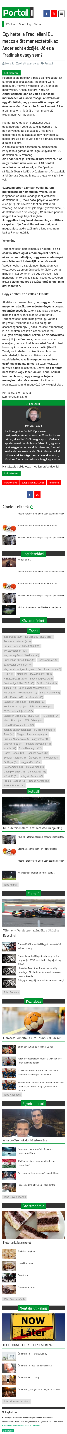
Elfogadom (8, 1430)
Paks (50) (9, 734)
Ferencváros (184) (48, 660)
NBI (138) (9, 674)
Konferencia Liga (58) (15, 706)
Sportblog (25, 24)
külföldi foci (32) (35, 767)
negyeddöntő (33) (31, 762)
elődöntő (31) (11, 776)
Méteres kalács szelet (17, 1242)
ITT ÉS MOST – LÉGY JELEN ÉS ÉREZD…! (29, 1345)
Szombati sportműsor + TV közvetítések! (37, 525)
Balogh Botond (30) (14, 785)
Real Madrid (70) (27, 692)
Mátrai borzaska (25, 1263)
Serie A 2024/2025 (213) (17, 641)
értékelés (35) (51, 757)
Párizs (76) (10, 692)
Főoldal (10, 24)
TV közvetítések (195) (16, 650)
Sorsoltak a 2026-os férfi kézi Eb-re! (35, 1046)
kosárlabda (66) (34, 697)
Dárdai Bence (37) (14, 753)
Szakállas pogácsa (26, 1251)
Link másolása (11, 72)
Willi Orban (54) (34, 720)
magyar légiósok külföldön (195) (21, 655)
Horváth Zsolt (13, 63)
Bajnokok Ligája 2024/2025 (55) (21, 715)
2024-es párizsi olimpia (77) (34, 688)
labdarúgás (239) (13, 636)
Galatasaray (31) (37, 771)
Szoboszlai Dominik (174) (18, 664)
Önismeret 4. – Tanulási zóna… (32, 1353)
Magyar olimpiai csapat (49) (32, 734)
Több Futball (10, 884)
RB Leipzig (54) (50, 715)
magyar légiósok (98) (41, 678)
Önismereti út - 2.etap (28, 1377)
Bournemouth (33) (14, 767)
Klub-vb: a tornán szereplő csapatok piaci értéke (41, 537)
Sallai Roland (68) (50, 692)
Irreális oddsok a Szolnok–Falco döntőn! (37, 1184)
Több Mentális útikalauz (17, 1401)
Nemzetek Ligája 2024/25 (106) (34, 674)
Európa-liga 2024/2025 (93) (19, 683)
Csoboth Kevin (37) (37, 753)
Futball (38, 24)
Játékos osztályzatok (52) (17, 729)
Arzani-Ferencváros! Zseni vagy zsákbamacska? (41, 513)
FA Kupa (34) (11, 762)
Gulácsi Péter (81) (47, 683)
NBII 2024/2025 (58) (41, 706)
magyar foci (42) (40, 739)
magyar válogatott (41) (38, 743)
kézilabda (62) (37, 702)
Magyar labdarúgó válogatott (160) (22, 669)
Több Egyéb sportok (15, 1197)
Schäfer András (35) (15, 757)
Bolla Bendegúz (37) (30, 748)
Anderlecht (54, 482)
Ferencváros (10, 482)
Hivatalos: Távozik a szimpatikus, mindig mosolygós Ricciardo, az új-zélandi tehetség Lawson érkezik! (39, 972)
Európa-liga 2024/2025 (33, 482)
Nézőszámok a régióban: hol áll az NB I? (36, 872)
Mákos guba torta (26, 1287)
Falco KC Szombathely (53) (19, 725)
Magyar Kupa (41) (13, 743)
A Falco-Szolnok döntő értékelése (25, 1140)
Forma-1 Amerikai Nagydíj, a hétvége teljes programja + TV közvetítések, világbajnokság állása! (39, 960)
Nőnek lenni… (24, 559)
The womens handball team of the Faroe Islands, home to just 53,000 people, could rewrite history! (41, 1086)
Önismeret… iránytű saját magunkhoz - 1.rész (39, 1389)
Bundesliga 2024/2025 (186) (19, 660)
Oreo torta (23, 1275)
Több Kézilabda (12, 1094)
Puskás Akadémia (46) (16, 739)
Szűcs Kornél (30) (39, 781)
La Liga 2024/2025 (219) (38, 636)
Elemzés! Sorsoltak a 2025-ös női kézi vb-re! (32, 1038)
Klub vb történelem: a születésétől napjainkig (40, 607)
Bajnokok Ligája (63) (15, 702)
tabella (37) (10, 748)
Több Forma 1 (11, 992)
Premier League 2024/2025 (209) (22, 646)
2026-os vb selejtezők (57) (18, 711)
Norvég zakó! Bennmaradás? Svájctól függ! (38, 1172)
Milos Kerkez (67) (13, 697)
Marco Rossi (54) (13, 720)
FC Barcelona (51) (44, 729)
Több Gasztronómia (14, 1299)
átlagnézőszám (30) (32, 776)
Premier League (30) (15, 781)
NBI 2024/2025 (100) (15, 678)
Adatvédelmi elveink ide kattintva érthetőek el (21, 1425)
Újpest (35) (35, 757)
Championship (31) (14, 771)
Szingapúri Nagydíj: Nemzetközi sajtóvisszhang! (41, 980)
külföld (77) (10, 688)
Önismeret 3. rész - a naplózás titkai (35, 1365)
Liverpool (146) (52, 669)
